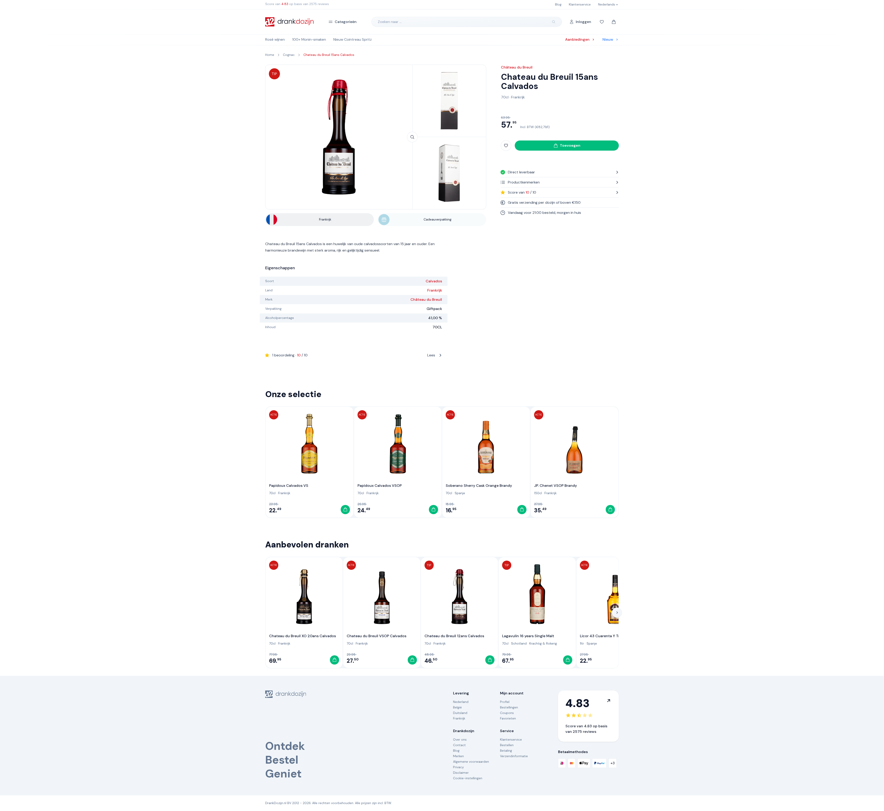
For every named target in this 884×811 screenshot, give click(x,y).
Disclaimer (461, 773)
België (457, 707)
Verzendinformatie (514, 756)
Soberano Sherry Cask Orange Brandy (479, 485)
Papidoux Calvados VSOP (380, 485)
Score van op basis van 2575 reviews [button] (297, 4)
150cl (538, 493)
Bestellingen (509, 707)
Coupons (507, 713)
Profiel (504, 702)
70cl (505, 97)
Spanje (460, 493)
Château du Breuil (426, 299)
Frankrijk (434, 290)
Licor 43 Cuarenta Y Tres (601, 635)
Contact (459, 745)
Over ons (460, 739)
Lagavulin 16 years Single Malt (528, 635)
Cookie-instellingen (467, 778)
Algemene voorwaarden (471, 761)
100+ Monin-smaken (309, 39)
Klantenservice (511, 739)
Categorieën (346, 21)
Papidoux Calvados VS (288, 485)
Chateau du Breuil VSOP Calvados (376, 635)
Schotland (519, 643)
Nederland (460, 702)
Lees (353, 355)
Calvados (434, 281)
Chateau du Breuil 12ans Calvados (454, 635)
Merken (458, 756)
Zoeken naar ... (389, 21)
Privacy (458, 767)
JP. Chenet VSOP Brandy (555, 485)
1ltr (582, 643)
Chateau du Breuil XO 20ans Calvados (302, 635)
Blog (456, 750)
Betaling (506, 750)
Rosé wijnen (275, 39)
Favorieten (508, 718)
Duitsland (460, 713)
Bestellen (507, 745)
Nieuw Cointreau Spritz (352, 39)
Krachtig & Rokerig (543, 643)
